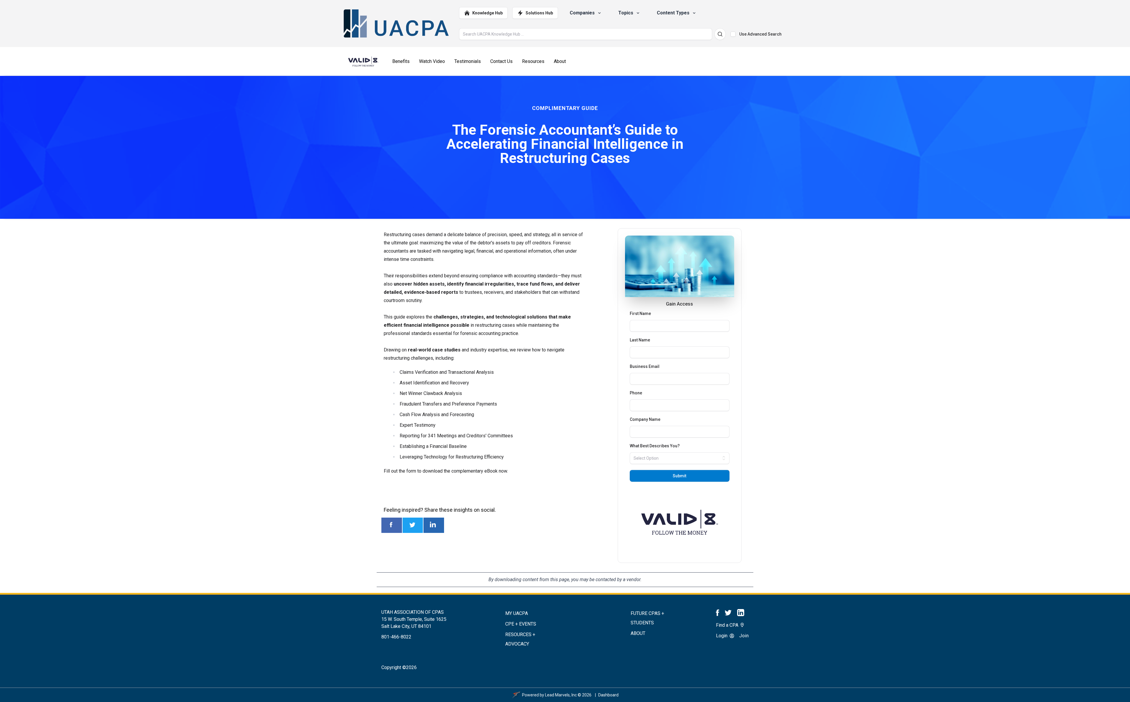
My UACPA (516, 613)
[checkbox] (733, 34)
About (638, 633)
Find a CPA (728, 625)
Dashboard (608, 695)
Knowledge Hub (487, 13)
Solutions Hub (539, 13)
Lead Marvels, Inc (561, 695)
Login (722, 635)
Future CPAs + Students (647, 618)
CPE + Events (520, 624)
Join (744, 635)
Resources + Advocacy (520, 639)
